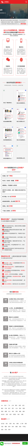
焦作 (9, 426)
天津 (6, 408)
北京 (23, 405)
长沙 (9, 411)
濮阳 (6, 426)
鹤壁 (16, 426)
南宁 (9, 408)
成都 (6, 411)
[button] (13, 17)
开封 (6, 429)
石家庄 (14, 414)
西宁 (13, 408)
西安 (20, 408)
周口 (7, 423)
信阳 (10, 423)
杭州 (5, 405)
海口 (19, 414)
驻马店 (2, 423)
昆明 (24, 408)
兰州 (16, 408)
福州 (24, 411)
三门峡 (21, 423)
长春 (22, 414)
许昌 (2, 426)
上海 (12, 405)
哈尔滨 (2, 414)
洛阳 (2, 429)
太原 (10, 414)
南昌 (20, 411)
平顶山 (24, 426)
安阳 (20, 426)
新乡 (13, 426)
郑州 (13, 411)
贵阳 (2, 411)
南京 (16, 405)
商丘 (14, 423)
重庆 (2, 408)
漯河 (26, 423)
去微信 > (25, 443)
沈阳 (7, 414)
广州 (9, 405)
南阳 (18, 423)
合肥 (20, 405)
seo (2, 405)
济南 (16, 411)
